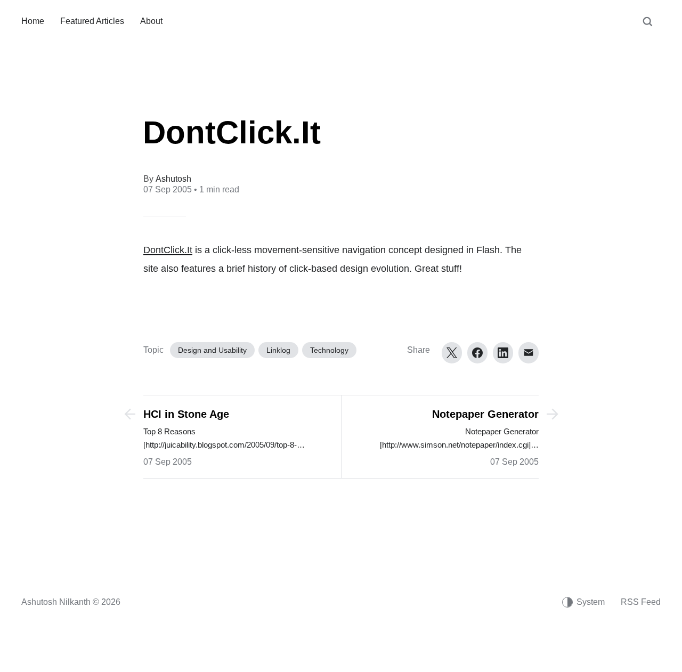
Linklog (278, 350)
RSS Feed (641, 601)
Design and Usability (212, 350)
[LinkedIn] (503, 352)
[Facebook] (477, 352)
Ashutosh (173, 178)
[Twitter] (452, 352)
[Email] (528, 352)
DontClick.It (167, 250)
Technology (329, 350)
